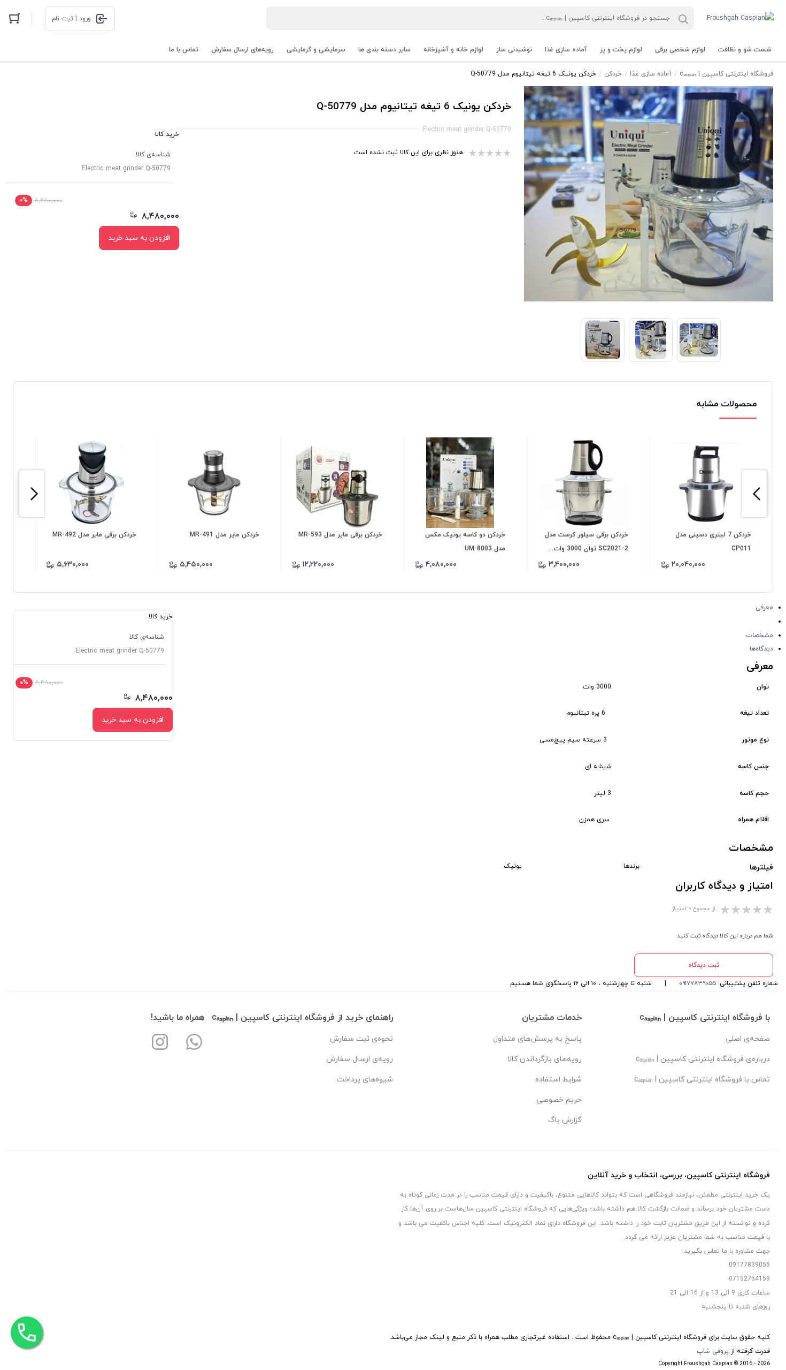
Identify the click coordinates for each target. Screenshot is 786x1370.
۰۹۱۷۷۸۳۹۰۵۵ (697, 983)
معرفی (764, 607)
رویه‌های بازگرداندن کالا (544, 1059)
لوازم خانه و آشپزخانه (453, 50)
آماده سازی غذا (566, 50)
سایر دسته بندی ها (384, 50)
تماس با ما (183, 50)
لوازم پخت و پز (621, 50)
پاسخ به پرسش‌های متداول (537, 1039)
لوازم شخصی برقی (680, 50)
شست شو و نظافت (745, 50)
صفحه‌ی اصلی (748, 1039)
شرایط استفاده (558, 1079)
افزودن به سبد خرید (139, 238)
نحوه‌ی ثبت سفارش (361, 1039)
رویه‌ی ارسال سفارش (359, 1059)
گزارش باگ (565, 1120)
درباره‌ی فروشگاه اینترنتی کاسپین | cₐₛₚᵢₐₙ (703, 1059)
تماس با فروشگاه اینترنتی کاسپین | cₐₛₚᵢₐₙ (702, 1079)
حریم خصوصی (559, 1100)
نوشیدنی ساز (514, 50)
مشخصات (759, 635)
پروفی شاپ (713, 1351)
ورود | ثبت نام (71, 18)
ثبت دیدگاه (703, 965)
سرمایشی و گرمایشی (316, 50)
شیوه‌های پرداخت (365, 1079)
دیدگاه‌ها (761, 649)
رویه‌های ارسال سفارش (242, 50)
